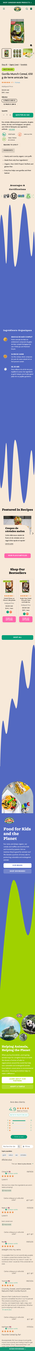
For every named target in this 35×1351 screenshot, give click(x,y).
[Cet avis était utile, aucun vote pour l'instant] (27, 1200)
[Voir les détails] (9, 586)
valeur (11, 1155)
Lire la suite (9, 544)
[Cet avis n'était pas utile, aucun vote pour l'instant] (31, 1200)
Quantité (4, 111)
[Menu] (4, 9)
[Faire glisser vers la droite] (33, 533)
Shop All (4, 65)
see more (12, 129)
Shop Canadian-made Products (17, 3)
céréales (23, 1155)
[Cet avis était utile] (28, 1273)
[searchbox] (9, 1146)
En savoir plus (6, 1310)
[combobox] (22, 1164)
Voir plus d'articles (17, 556)
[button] (27, 9)
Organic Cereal (13, 65)
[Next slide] (33, 53)
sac (16, 1155)
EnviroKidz (24, 65)
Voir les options (9, 619)
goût (4, 1155)
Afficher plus (7, 1160)
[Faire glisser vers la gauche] (2, 533)
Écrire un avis (18, 1137)
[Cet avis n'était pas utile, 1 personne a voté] (31, 1234)
